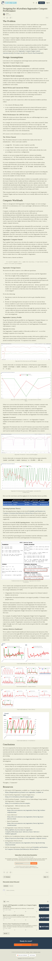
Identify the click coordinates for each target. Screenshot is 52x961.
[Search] (33, 2)
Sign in (48, 2)
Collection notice (36, 952)
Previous (8, 877)
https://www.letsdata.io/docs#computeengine (19, 797)
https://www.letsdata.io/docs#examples (17, 803)
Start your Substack (22, 955)
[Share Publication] (36, 2)
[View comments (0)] (7, 17)
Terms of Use (32, 866)
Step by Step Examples (35, 53)
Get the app (32, 955)
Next (45, 877)
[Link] (1, 21)
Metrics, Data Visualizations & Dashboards (15, 924)
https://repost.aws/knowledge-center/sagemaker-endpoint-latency (26, 838)
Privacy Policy (35, 867)
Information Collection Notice (25, 867)
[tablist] (8, 886)
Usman (7, 13)
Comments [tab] (6, 885)
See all (5, 933)
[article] (26, 908)
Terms (31, 952)
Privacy (27, 952)
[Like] (4, 17)
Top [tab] (4, 901)
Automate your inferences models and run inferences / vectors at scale (18, 908)
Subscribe (41, 2)
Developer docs (18, 53)
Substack (20, 958)
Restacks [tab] (11, 885)
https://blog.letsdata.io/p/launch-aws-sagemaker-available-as (24, 792)
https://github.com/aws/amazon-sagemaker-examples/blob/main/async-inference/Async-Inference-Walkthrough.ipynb (22, 832)
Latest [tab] (7, 901)
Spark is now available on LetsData (13, 915)
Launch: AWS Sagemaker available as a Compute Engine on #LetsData (20, 905)
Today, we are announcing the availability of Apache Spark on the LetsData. (19, 916)
